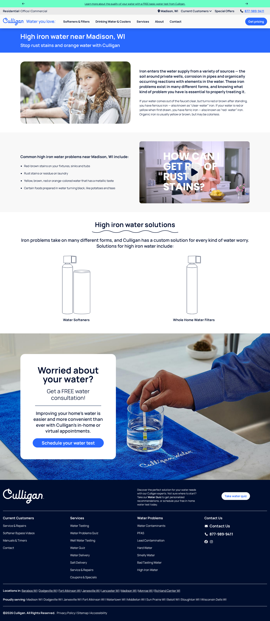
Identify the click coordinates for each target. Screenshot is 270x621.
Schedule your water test (68, 443)
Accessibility (98, 613)
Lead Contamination (151, 540)
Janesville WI (91, 591)
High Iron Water (147, 570)
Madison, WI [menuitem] (169, 11)
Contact (175, 22)
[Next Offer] (247, 3)
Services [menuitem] (143, 22)
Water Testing (79, 526)
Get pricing (256, 22)
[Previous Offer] (23, 3)
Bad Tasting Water (149, 562)
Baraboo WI (29, 591)
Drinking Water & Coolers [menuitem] (113, 22)
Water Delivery (80, 555)
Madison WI (129, 591)
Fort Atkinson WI (70, 591)
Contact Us (220, 525)
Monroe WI (145, 591)
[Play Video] (194, 172)
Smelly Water (146, 555)
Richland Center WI (167, 591)
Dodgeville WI (48, 591)
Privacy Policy (66, 613)
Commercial (39, 11)
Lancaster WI (110, 591)
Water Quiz (77, 548)
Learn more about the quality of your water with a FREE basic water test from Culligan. (135, 4)
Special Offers (224, 11)
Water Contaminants (151, 526)
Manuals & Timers (15, 540)
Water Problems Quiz (84, 533)
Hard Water (144, 548)
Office (25, 11)
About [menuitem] (159, 22)
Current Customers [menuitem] (195, 11)
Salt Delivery (78, 562)
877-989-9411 (254, 11)
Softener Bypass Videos (19, 533)
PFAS (140, 533)
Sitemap (82, 613)
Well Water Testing (82, 540)
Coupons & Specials (83, 577)
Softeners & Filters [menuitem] (76, 22)
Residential (11, 11)
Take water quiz (236, 496)
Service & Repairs (14, 526)
